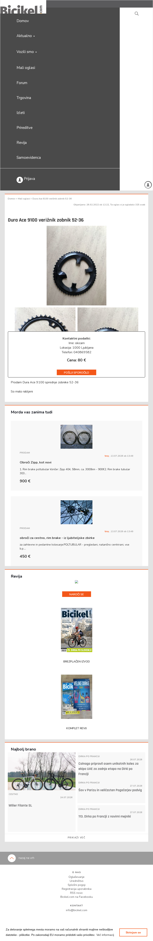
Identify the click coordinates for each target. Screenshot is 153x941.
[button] (105, 935)
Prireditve (24, 127)
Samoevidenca (29, 157)
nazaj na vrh (26, 858)
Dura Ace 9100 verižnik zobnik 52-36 (52, 198)
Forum (22, 82)
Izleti (21, 112)
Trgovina (24, 97)
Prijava (29, 178)
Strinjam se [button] (133, 932)
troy (107, 455)
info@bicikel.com (76, 910)
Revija (22, 142)
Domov (23, 21)
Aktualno (25, 35)
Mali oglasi (26, 67)
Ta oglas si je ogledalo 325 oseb (127, 204)
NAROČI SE (76, 594)
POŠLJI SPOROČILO (76, 373)
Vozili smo (26, 51)
